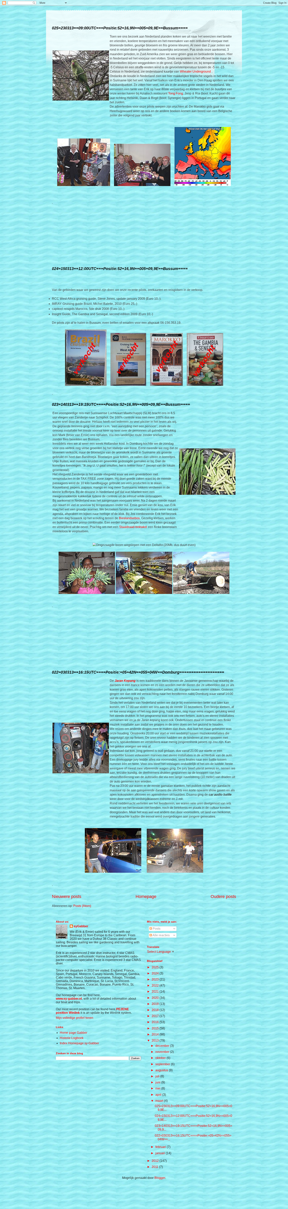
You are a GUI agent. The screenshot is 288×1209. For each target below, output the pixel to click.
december (162, 1045)
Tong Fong (175, 93)
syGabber (81, 926)
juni (158, 1082)
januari (160, 1153)
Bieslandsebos (129, 518)
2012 (155, 1160)
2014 (155, 1034)
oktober (161, 1058)
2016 (155, 1022)
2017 (155, 1016)
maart (159, 1100)
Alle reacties (161, 935)
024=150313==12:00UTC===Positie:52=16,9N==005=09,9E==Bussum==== (120, 268)
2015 (155, 1028)
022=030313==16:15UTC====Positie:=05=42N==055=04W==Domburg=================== (138, 672)
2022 (155, 985)
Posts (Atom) (82, 906)
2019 (155, 1004)
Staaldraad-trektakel (133, 527)
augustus (162, 1070)
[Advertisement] (144, 235)
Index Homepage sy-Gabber (79, 1043)
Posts (156, 928)
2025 (155, 967)
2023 (155, 979)
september (163, 1064)
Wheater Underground (196, 71)
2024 (155, 973)
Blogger (159, 1177)
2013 (155, 1040)
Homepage (146, 896)
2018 (155, 1010)
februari (161, 1147)
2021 (155, 991)
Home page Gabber (73, 1032)
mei (158, 1088)
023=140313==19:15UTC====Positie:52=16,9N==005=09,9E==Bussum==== (121, 404)
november (162, 1051)
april (158, 1094)
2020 (155, 997)
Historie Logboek (71, 1038)
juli (157, 1076)
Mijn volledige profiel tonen (74, 1017)
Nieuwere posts (66, 896)
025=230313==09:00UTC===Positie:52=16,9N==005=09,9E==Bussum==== (120, 28)
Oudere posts (223, 896)
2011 (155, 1167)
